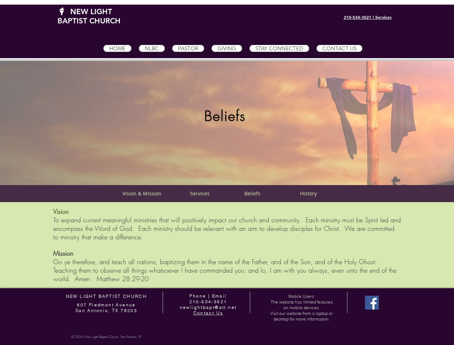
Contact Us (208, 313)
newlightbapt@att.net (208, 307)
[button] (152, 48)
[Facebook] (372, 303)
